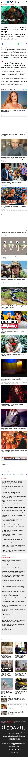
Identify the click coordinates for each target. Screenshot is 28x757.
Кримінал (12, 4)
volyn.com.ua (11, 721)
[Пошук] (26, 2)
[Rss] (21, 749)
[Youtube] (18, 749)
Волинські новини (4, 4)
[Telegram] (15, 749)
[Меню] (1, 2)
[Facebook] (7, 749)
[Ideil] (14, 752)
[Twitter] (10, 749)
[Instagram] (13, 749)
